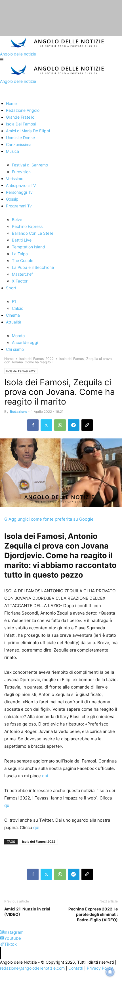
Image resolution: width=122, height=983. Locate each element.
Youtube (12, 938)
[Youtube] (2, 938)
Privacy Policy (100, 968)
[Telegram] (73, 425)
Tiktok (10, 944)
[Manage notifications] (110, 971)
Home (9, 358)
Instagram (14, 932)
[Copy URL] (87, 425)
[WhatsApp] (60, 425)
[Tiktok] (2, 944)
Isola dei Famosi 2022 (36, 358)
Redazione (18, 411)
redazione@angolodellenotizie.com (32, 968)
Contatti (75, 968)
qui (44, 775)
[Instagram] (2, 932)
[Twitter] (46, 425)
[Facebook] (33, 425)
